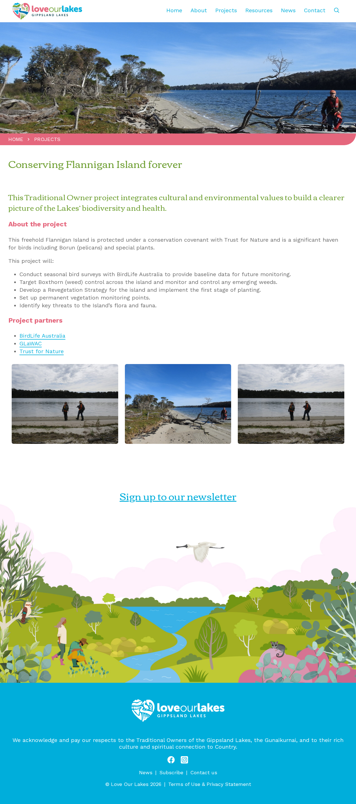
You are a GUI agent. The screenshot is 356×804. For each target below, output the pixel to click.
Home (174, 10)
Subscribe (171, 772)
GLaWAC (30, 343)
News (288, 10)
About (199, 10)
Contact (314, 10)
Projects (226, 10)
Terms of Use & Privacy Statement (209, 784)
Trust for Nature (41, 351)
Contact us (203, 772)
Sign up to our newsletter (178, 496)
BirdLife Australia (42, 335)
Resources (259, 10)
